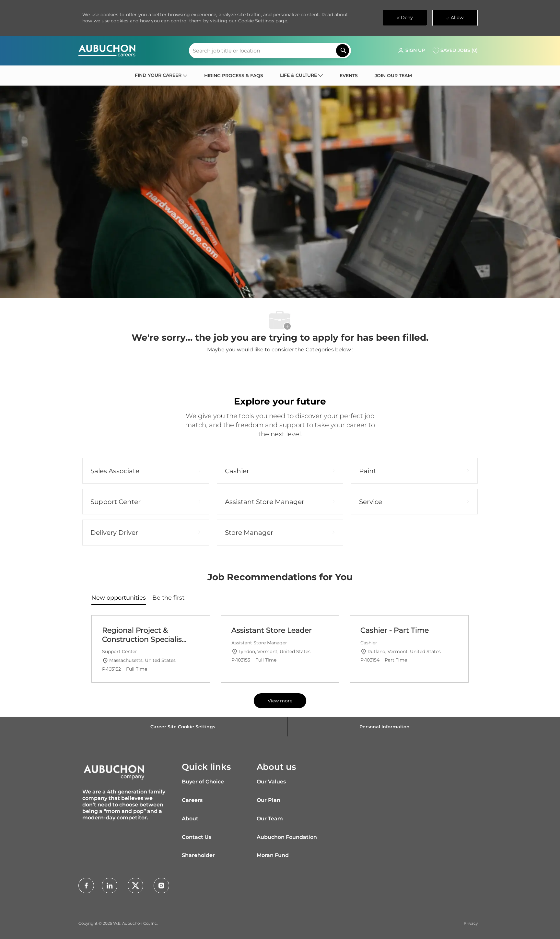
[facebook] (86, 885)
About (190, 819)
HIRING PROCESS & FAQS (233, 75)
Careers (192, 800)
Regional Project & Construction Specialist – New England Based (143, 635)
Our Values (271, 782)
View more (280, 701)
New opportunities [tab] (118, 597)
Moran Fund (273, 855)
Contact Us (196, 837)
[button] (411, 50)
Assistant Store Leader (271, 630)
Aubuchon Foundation (287, 837)
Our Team (270, 819)
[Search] (342, 50)
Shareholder (198, 855)
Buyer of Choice (203, 782)
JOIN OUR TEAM (393, 75)
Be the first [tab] (168, 597)
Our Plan (268, 800)
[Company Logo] (106, 50)
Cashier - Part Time (394, 630)
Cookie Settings (256, 21)
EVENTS (349, 75)
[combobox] (270, 50)
